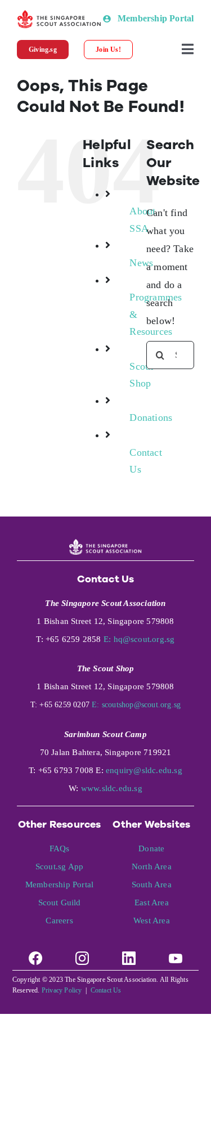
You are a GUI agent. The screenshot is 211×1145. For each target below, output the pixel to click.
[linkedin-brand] (129, 954)
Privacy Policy (62, 990)
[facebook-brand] (35, 954)
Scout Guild (59, 902)
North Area (152, 866)
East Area (151, 902)
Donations (150, 417)
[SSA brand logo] (59, 15)
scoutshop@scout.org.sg (141, 705)
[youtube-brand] (176, 954)
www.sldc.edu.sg (111, 788)
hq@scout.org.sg (144, 639)
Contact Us (106, 990)
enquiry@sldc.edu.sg (144, 770)
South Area (152, 884)
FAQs (60, 848)
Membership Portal (59, 884)
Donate (151, 848)
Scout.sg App (59, 866)
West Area (151, 920)
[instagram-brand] (82, 954)
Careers (59, 920)
